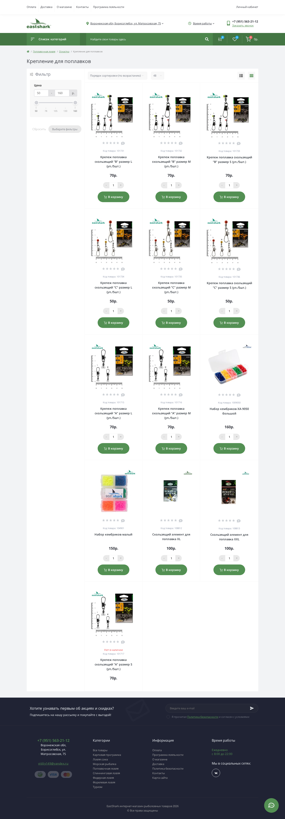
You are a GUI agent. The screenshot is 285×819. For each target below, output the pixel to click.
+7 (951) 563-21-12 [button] (53, 740)
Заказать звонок (243, 25)
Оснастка (64, 51)
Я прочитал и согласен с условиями (210, 716)
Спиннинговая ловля (106, 773)
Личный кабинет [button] (247, 7)
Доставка (46, 7)
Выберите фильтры (64, 129)
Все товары (100, 750)
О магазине (64, 7)
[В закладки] (140, 88)
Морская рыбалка (104, 764)
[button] (125, 23)
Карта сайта (160, 778)
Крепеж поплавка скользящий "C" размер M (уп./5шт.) (171, 287)
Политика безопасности (202, 717)
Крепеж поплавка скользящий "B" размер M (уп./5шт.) (171, 161)
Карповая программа (107, 755)
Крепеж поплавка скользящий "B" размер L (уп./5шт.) (113, 161)
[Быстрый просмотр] (128, 88)
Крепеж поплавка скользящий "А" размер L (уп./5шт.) (113, 413)
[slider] (36, 102)
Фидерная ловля (103, 778)
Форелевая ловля (104, 782)
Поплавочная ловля (44, 51)
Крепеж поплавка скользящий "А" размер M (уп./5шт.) (171, 413)
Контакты (82, 7)
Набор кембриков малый (113, 534)
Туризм (97, 787)
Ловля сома (100, 759)
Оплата (31, 7)
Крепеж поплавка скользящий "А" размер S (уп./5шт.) (113, 664)
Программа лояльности (108, 7)
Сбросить (39, 129)
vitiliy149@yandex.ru (53, 763)
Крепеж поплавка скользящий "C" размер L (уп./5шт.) (113, 287)
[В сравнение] (134, 88)
